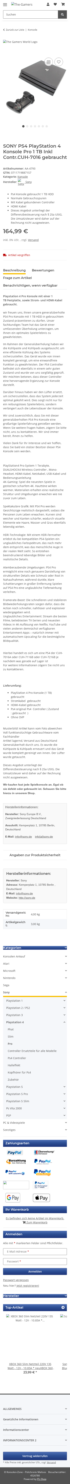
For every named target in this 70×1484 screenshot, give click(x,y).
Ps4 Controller (17, 1058)
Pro (10, 1044)
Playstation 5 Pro (17, 1094)
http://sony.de (27, 897)
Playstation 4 (15, 1022)
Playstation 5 (14, 1087)
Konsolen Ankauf (14, 956)
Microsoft (9, 971)
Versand (33, 240)
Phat (11, 1029)
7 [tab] (47, 126)
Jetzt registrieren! (28, 1285)
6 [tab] (43, 126)
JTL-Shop (41, 1479)
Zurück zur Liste (15, 29)
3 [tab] (31, 126)
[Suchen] (62, 14)
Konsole (23, 176)
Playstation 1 (14, 1000)
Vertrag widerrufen (35, 1456)
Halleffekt (14, 1065)
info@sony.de (23, 836)
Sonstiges (9, 1130)
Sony (6, 992)
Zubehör (13, 1079)
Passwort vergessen (16, 1280)
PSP (8, 1115)
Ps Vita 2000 (14, 1108)
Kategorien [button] (12, 948)
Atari (6, 963)
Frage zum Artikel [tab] (17, 278)
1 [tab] (23, 126)
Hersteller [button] (11, 1296)
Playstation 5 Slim (17, 1101)
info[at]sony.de (44, 836)
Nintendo (9, 978)
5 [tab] (39, 126)
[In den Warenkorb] (6, 52)
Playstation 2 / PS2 (18, 1008)
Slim (10, 1036)
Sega (6, 985)
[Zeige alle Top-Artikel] (63, 1307)
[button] (48, 4)
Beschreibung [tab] (14, 270)
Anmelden (35, 1271)
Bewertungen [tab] (43, 270)
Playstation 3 (14, 1015)
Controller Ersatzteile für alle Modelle (32, 1051)
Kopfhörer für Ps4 (19, 1072)
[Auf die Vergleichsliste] (48, 62)
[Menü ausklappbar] (5, 3)
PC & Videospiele (14, 1122)
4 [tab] (35, 126)
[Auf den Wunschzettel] (58, 62)
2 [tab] (27, 126)
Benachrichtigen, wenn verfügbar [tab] (30, 285)
